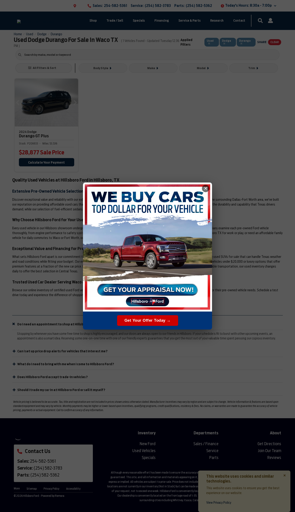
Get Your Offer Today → (147, 320)
